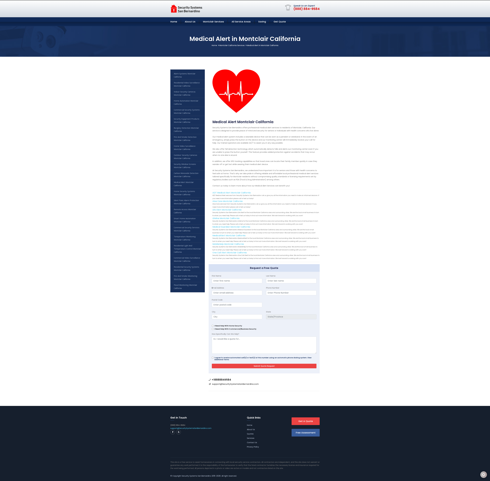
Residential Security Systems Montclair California (186, 268)
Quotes (250, 434)
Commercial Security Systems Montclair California (187, 111)
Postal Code (217, 300)
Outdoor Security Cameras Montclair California (185, 156)
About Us (190, 21)
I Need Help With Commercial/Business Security (235, 329)
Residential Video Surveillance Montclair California (187, 84)
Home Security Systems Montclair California (184, 193)
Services (250, 438)
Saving (262, 21)
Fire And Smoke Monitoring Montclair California (185, 277)
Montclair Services (213, 21)
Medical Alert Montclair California (184, 184)
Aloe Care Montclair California (227, 201)
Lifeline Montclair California (225, 218)
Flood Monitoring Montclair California (185, 286)
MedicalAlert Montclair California (228, 235)
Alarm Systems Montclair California (184, 75)
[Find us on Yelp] (178, 432)
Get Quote (280, 21)
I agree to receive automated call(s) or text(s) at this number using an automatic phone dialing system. (262, 359)
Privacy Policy (253, 447)
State (268, 312)
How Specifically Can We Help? (225, 334)
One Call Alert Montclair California (229, 252)
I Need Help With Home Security (228, 326)
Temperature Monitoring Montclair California (185, 238)
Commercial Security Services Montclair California (186, 229)
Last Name (270, 276)
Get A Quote (305, 421)
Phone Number (272, 288)
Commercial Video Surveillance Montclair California (187, 259)
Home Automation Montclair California (186, 102)
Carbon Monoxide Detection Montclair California (186, 175)
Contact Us (252, 442)
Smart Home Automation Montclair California (185, 220)
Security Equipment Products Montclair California (186, 120)
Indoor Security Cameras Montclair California (184, 93)
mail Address (218, 288)
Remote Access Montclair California (185, 211)
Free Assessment (306, 432)
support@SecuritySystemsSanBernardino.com (235, 384)
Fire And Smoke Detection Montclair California (185, 138)
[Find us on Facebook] (172, 432)
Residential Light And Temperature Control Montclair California (187, 248)
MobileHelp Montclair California (228, 244)
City (213, 312)
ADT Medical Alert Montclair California (231, 192)
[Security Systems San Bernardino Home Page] (186, 8)
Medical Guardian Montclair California (231, 226)
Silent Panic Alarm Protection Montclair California (186, 202)
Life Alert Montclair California (226, 209)
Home (173, 21)
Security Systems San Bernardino (196, 476)
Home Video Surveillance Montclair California (184, 147)
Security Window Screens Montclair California (185, 166)
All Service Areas (241, 21)
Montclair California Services (232, 45)
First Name (216, 276)
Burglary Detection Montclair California (186, 129)
